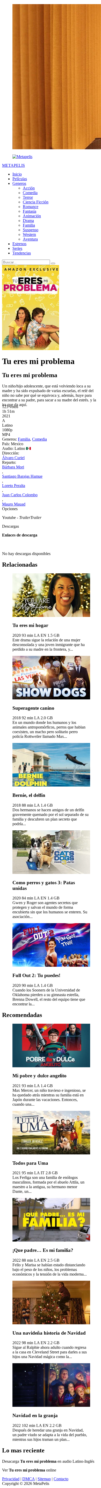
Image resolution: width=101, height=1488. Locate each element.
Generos (19, 183)
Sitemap (44, 1479)
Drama (28, 220)
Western (29, 234)
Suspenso (30, 230)
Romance (30, 206)
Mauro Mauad (13, 504)
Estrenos (19, 244)
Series (17, 248)
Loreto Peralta (13, 485)
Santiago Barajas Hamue (22, 476)
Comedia (30, 193)
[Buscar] (53, 263)
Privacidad (10, 1479)
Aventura (30, 239)
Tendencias (21, 253)
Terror (28, 197)
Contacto (61, 1479)
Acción (29, 188)
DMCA (28, 1479)
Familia (29, 225)
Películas (19, 179)
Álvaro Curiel (13, 458)
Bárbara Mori (13, 467)
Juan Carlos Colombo (20, 495)
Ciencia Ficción (35, 202)
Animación (32, 216)
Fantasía (29, 211)
